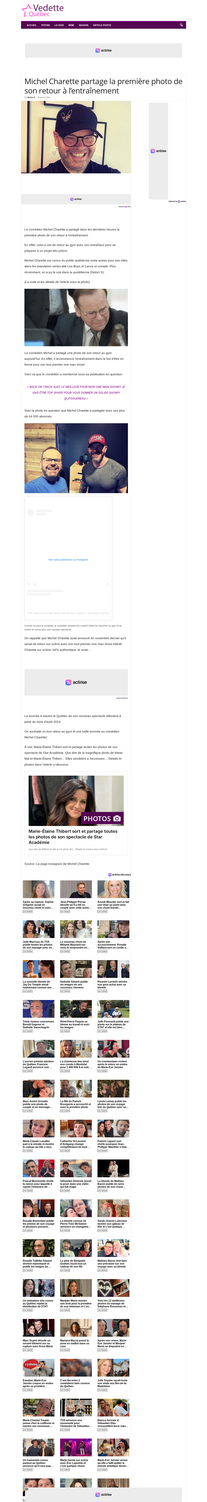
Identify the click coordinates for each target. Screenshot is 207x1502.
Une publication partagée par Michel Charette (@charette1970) (68, 613)
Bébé (71, 25)
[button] (181, 25)
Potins (45, 25)
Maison (83, 25)
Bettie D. (31, 97)
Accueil (32, 25)
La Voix (59, 25)
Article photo (102, 25)
